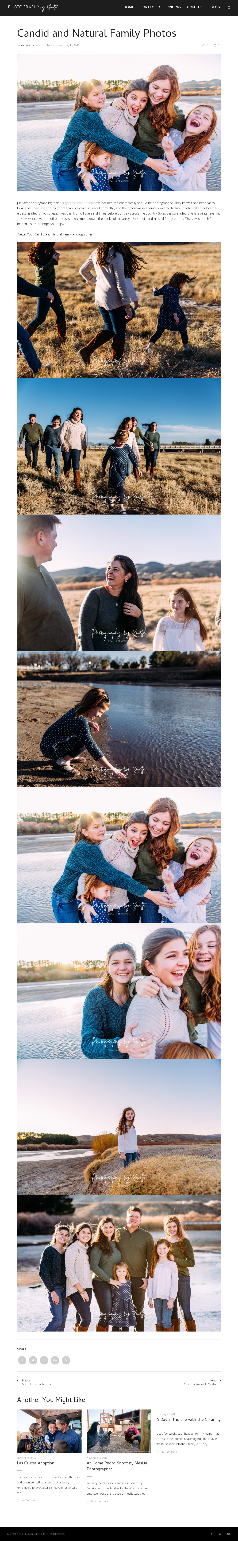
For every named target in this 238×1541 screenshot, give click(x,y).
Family (50, 45)
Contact (195, 8)
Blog (215, 8)
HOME (129, 8)
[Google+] (55, 1360)
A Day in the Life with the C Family (188, 1420)
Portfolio (150, 8)
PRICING (173, 8)
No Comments (30, 1500)
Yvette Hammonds (31, 45)
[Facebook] (22, 1360)
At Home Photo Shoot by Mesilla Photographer (117, 1466)
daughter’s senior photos (78, 203)
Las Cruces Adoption (35, 1463)
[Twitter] (33, 1360)
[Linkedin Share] (44, 1360)
